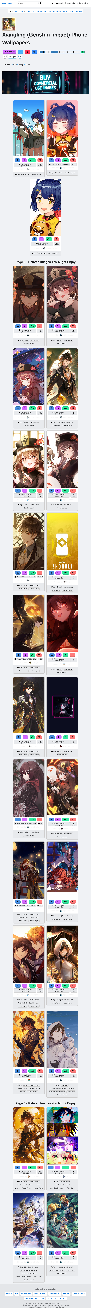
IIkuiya (68, 664)
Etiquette (66, 1294)
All (5, 57)
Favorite (10, 52)
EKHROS (35, 746)
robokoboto (35, 1080)
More (76, 52)
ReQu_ (68, 1176)
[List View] (47, 52)
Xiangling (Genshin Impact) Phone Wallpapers (65, 11)
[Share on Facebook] (34, 52)
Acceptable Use (54, 1294)
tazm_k (35, 662)
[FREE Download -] (51, 160)
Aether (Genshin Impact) (23, 1276)
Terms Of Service (40, 1294)
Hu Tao (27, 65)
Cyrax (68, 582)
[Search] (40, 3)
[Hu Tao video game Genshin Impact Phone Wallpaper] (62, 732)
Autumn (17, 1188)
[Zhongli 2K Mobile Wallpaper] (28, 732)
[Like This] (32, 655)
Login (79, 3)
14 (66, 1167)
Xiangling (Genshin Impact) (36, 11)
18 (33, 1071)
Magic (38, 1088)
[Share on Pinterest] (27, 52)
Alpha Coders (7, 3)
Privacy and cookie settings (56, 1298)
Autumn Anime (26, 1188)
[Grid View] (42, 52)
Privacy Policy (26, 1294)
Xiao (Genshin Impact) (31, 1267)
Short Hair (65, 1085)
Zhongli (20, 65)
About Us (9, 1294)
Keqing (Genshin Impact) (29, 1270)
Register (85, 3)
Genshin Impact (36, 174)
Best (69, 52)
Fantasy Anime (32, 1091)
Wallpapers (12, 57)
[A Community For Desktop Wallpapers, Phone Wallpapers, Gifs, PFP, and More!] (10, 11)
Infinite (55, 52)
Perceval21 (68, 829)
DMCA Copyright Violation (34, 1298)
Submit (60, 3)
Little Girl (71, 1088)
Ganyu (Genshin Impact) (57, 1091)
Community (70, 3)
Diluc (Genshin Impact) (65, 916)
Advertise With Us (78, 1294)
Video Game (18, 11)
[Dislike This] (73, 160)
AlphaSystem (35, 169)
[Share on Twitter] (20, 52)
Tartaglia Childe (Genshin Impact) (28, 917)
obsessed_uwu (68, 746)
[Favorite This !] (58, 160)
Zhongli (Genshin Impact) (65, 422)
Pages (62, 52)
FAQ (16, 1294)
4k (20, 57)
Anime (32, 1088)
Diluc (14, 65)
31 (33, 1167)
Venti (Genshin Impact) (57, 1188)
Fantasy (22, 1091)
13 (33, 160)
